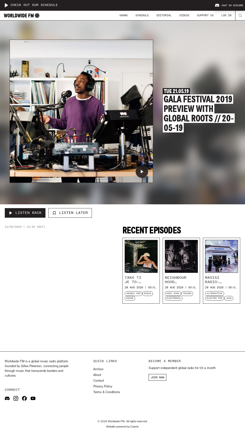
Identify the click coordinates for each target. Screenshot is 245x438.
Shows (123, 15)
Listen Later (73, 213)
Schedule (142, 15)
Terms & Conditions (106, 392)
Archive (98, 369)
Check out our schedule (34, 5)
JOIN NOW (157, 377)
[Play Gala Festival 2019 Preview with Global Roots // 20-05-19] (142, 171)
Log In (226, 15)
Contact (98, 381)
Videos (184, 15)
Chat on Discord (232, 5)
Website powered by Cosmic (122, 427)
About (97, 375)
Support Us (205, 15)
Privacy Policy (102, 386)
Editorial (164, 15)
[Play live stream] (6, 5)
